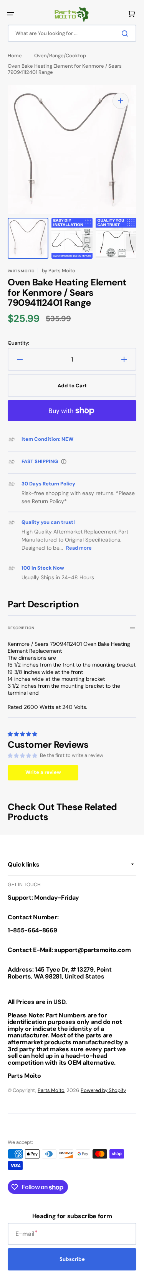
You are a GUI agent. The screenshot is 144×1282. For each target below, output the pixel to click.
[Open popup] (64, 461)
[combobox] (72, 33)
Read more (79, 548)
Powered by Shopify (103, 1090)
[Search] (126, 33)
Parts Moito (51, 1090)
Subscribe (72, 1259)
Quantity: (18, 343)
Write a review (43, 772)
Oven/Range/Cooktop (60, 56)
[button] (10, 13)
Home (15, 56)
